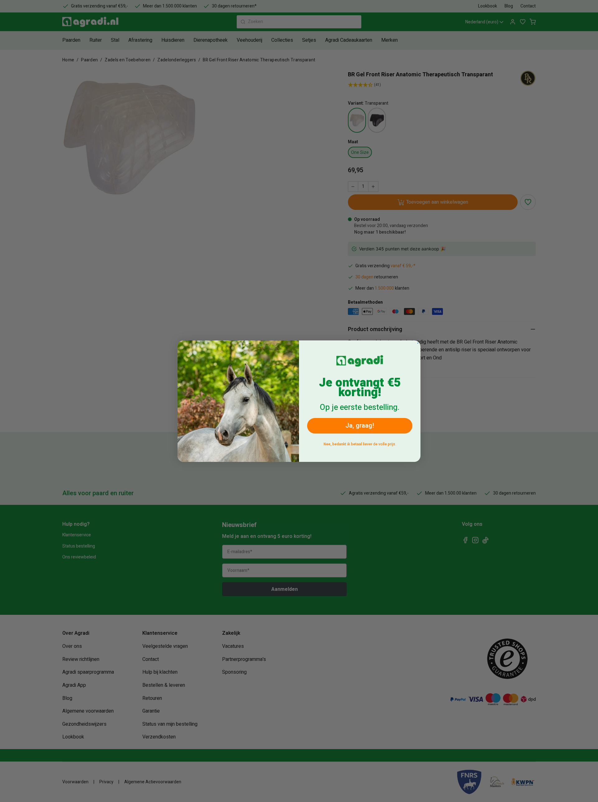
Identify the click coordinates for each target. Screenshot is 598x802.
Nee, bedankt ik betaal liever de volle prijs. (360, 444)
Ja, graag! (359, 425)
